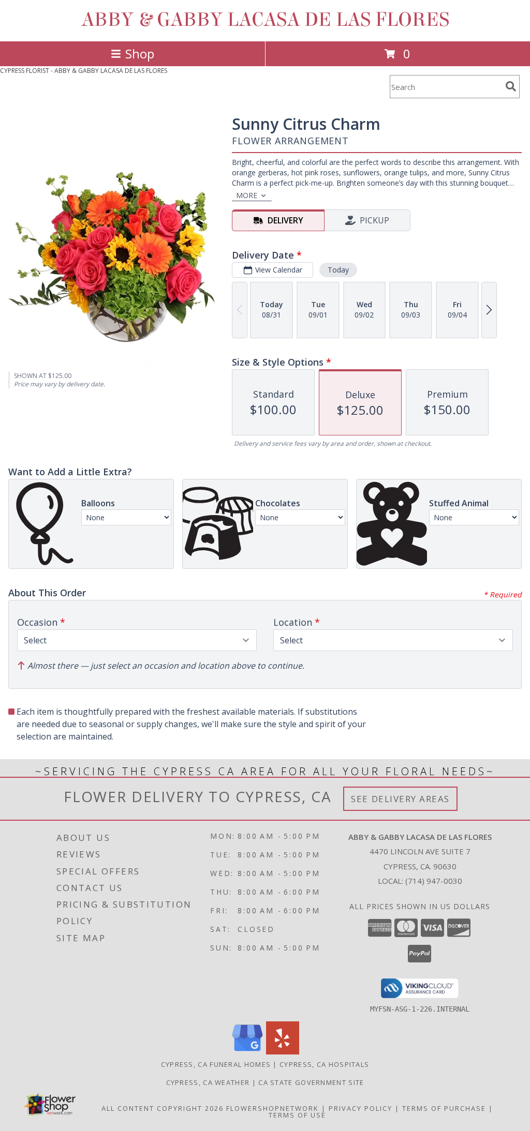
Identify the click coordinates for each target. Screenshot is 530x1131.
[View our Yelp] (282, 1052)
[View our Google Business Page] (247, 1052)
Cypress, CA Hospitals (324, 1064)
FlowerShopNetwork (272, 1108)
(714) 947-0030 (433, 881)
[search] (511, 86)
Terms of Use (297, 1115)
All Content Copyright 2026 (162, 1108)
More (246, 195)
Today (338, 270)
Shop (139, 53)
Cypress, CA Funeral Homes (216, 1064)
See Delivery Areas (400, 799)
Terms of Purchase (444, 1108)
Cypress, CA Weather (208, 1082)
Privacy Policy (360, 1108)
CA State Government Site (311, 1082)
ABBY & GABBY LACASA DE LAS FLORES (265, 20)
